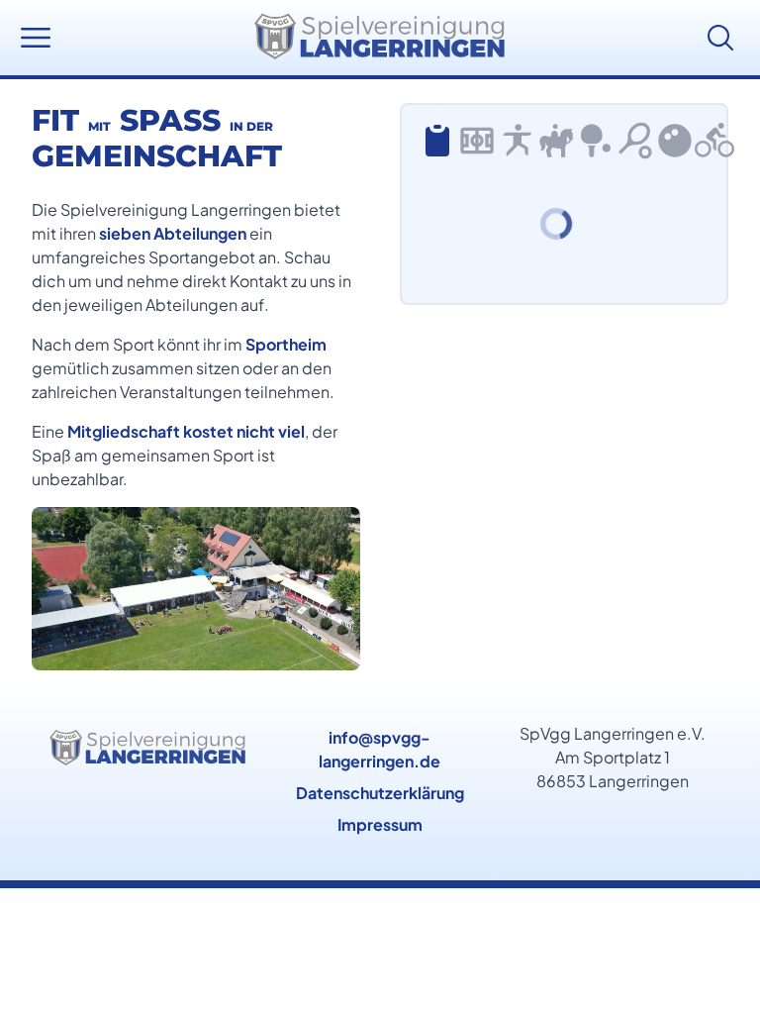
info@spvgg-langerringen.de (379, 749)
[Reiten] (556, 140)
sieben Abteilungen (172, 233)
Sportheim (286, 344)
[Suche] (724, 37)
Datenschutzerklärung (380, 792)
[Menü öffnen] (35, 37)
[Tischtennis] (596, 140)
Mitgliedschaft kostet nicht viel (186, 431)
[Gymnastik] (516, 140)
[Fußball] (477, 140)
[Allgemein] (437, 140)
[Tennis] (635, 140)
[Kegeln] (675, 140)
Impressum (380, 824)
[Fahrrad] (714, 140)
